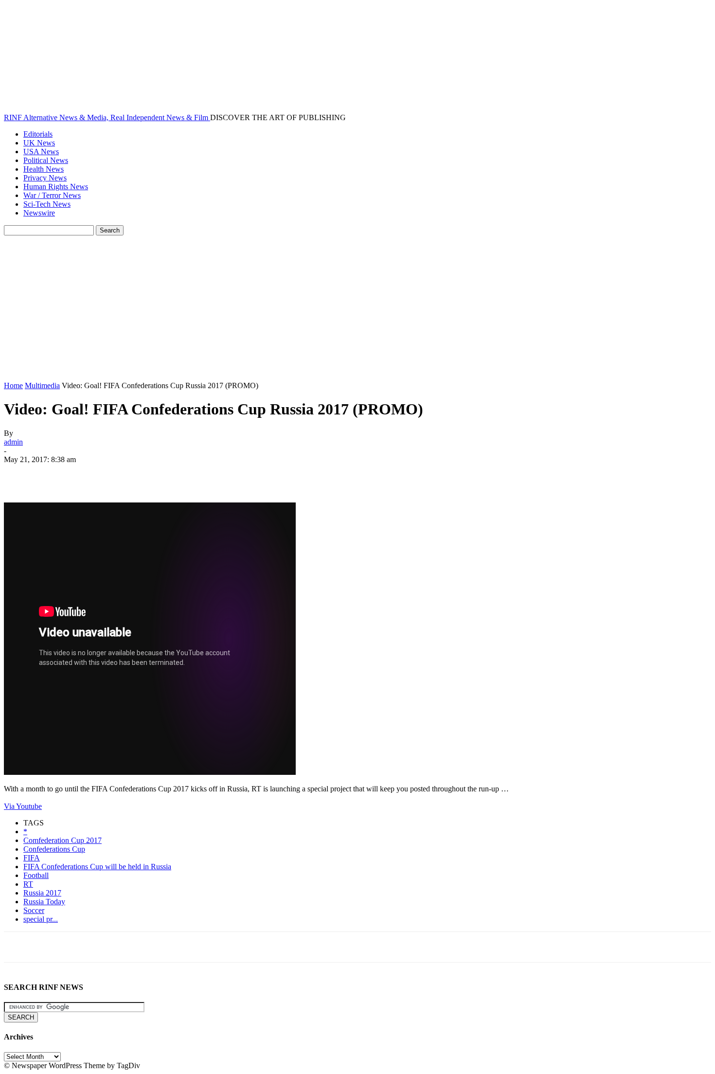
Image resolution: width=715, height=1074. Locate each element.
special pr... (40, 919)
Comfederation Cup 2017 (62, 840)
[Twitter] (55, 474)
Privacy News (45, 178)
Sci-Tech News (47, 204)
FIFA (31, 858)
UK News (39, 143)
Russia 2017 (42, 893)
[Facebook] (20, 474)
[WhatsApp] (125, 474)
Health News (43, 169)
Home (13, 385)
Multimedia (42, 385)
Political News (45, 160)
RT (28, 884)
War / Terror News (52, 195)
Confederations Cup (54, 849)
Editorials (38, 134)
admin (13, 442)
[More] (160, 474)
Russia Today (44, 901)
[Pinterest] (90, 474)
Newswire (39, 213)
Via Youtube (23, 806)
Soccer (33, 910)
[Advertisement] (357, 308)
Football (36, 875)
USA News (41, 151)
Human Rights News (55, 186)
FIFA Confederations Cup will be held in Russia (97, 866)
